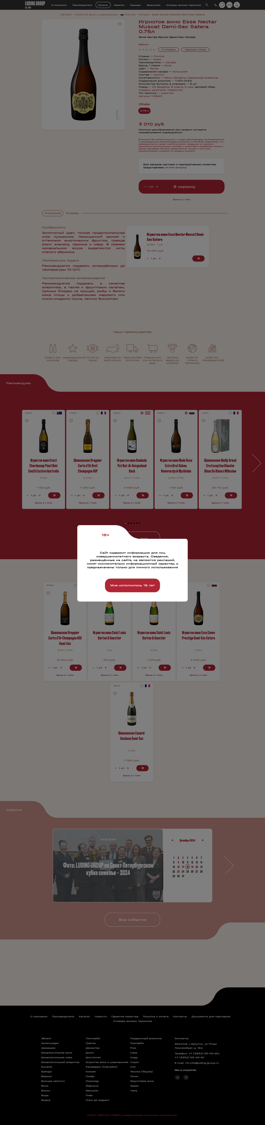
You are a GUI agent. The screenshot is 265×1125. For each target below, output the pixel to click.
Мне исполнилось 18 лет (132, 585)
